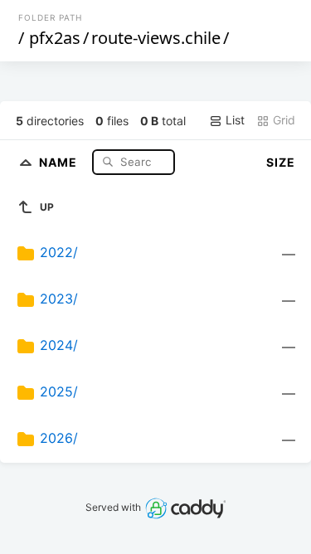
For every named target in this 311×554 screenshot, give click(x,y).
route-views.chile (156, 38)
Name (59, 161)
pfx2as (54, 38)
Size (280, 162)
